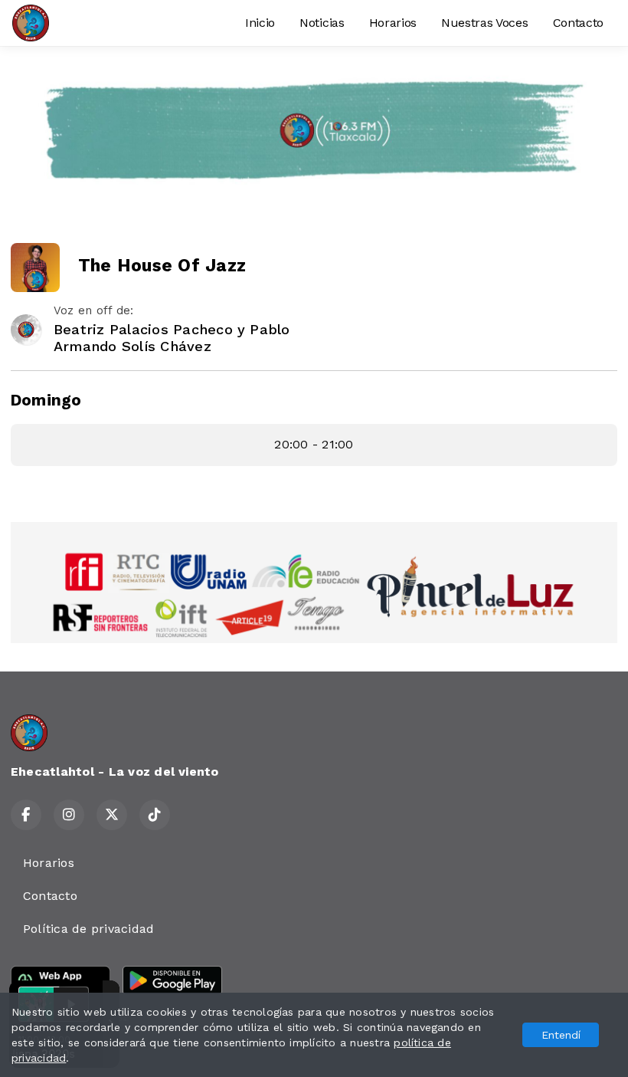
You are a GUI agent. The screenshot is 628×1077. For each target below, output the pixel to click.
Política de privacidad (88, 928)
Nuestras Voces (484, 22)
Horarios (393, 22)
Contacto (578, 22)
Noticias (321, 22)
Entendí (561, 1035)
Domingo (46, 400)
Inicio (260, 22)
